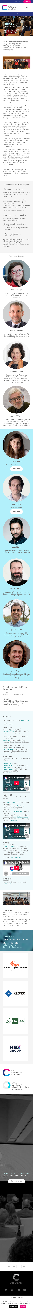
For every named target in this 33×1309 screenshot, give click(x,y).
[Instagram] (18, 1290)
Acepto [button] (23, 1306)
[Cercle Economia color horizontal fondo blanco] (9, 7)
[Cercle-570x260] (16, 1072)
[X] (12, 1290)
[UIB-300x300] (16, 993)
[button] (26, 7)
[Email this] (8, 1266)
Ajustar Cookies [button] (13, 1306)
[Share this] (13, 1266)
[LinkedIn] (6, 1290)
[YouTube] (25, 1290)
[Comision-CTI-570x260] (16, 1085)
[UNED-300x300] (16, 1021)
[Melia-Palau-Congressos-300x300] (16, 965)
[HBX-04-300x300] (16, 1048)
